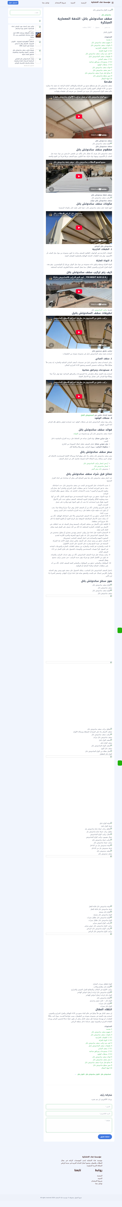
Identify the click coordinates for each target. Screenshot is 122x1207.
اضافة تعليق (105, 1136)
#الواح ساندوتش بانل (93, 1074)
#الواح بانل (81, 1074)
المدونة (73, 3)
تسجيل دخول (13, 2)
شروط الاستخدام (60, 3)
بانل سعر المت (97, 469)
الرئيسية (83, 3)
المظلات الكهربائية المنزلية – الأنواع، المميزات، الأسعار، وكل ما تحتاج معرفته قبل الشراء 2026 (22, 44)
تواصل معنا (45, 3)
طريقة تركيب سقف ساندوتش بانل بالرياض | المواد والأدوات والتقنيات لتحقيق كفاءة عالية (23, 52)
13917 (87, 27)
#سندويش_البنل (87, 415)
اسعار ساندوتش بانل (101, 466)
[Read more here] (79, 1176)
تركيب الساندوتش (101, 310)
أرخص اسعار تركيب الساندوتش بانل (95, 463)
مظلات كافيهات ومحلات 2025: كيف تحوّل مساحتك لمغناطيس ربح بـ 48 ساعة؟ (23, 35)
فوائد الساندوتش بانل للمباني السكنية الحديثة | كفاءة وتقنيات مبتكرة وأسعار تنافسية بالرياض (24, 61)
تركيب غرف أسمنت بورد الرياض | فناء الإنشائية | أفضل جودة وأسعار (22, 27)
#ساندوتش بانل (106, 1074)
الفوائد (76, 434)
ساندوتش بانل (106, 15)
